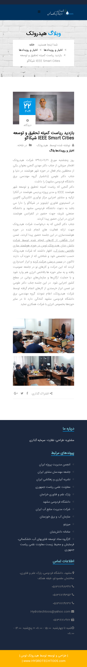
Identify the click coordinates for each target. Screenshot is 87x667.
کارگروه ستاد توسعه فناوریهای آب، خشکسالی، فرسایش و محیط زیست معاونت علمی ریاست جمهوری (46, 544)
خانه (31, 44)
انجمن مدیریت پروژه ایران (54, 464)
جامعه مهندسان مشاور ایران (54, 472)
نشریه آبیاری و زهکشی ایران (53, 479)
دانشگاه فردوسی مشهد (56, 502)
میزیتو (66, 524)
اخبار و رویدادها (53, 50)
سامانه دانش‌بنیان (60, 531)
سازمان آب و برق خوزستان (55, 516)
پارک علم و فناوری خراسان (55, 494)
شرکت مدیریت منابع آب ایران (53, 509)
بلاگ (52, 150)
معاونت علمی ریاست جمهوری (52, 487)
